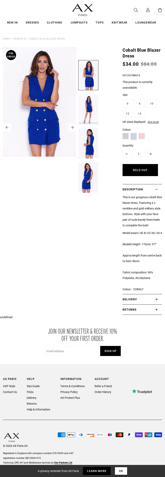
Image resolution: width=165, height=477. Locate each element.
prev (7, 127)
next (72, 127)
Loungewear (145, 22)
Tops (100, 22)
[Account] (144, 10)
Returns (32, 403)
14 (139, 113)
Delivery (31, 398)
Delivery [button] (130, 299)
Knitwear (119, 22)
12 (127, 113)
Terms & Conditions (72, 386)
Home (6, 38)
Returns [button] (130, 309)
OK (121, 471)
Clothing (54, 22)
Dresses (32, 22)
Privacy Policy (69, 392)
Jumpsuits (79, 22)
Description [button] (133, 189)
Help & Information (38, 409)
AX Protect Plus (70, 398)
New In (12, 22)
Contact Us (10, 392)
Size (125, 95)
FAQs (30, 392)
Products (19, 38)
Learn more (96, 471)
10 (152, 103)
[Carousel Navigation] (39, 127)
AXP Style (9, 386)
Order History (103, 392)
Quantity (128, 145)
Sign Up (110, 351)
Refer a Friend (103, 386)
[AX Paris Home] (82, 10)
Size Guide (153, 121)
